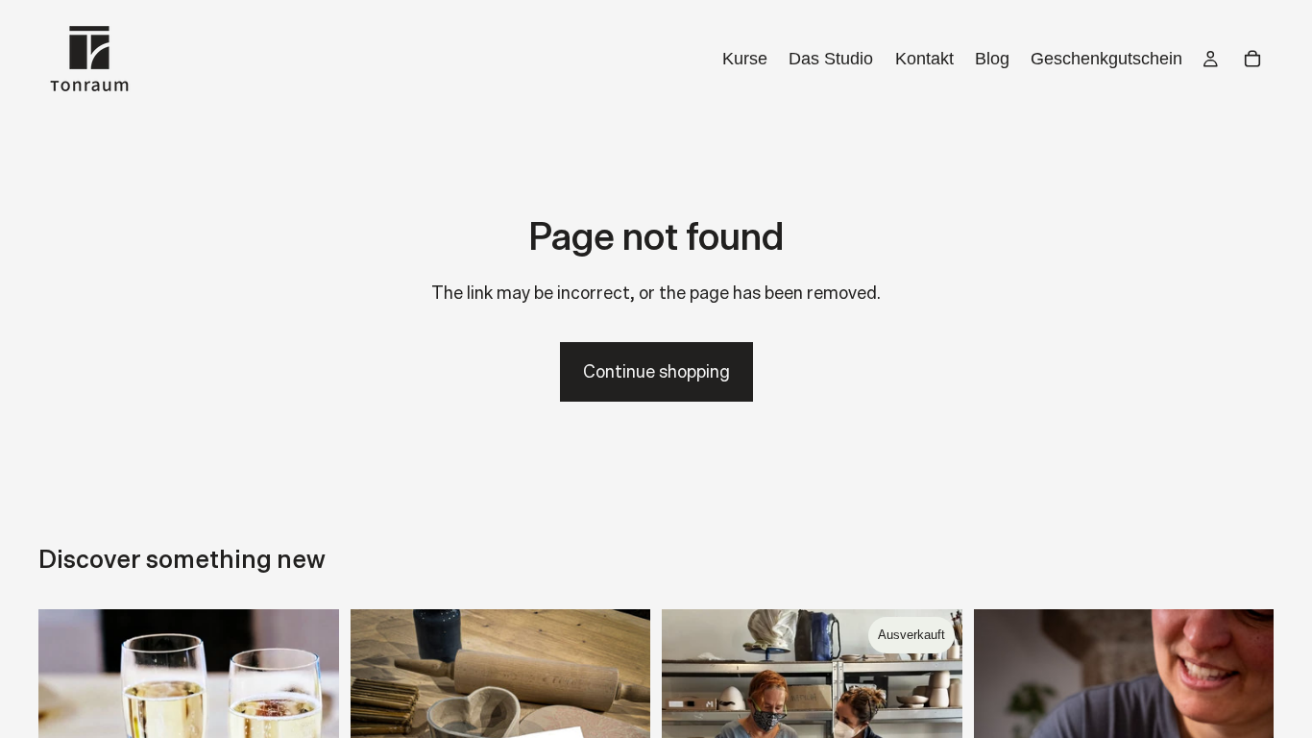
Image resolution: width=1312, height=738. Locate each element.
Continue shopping (656, 371)
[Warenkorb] (1252, 58)
